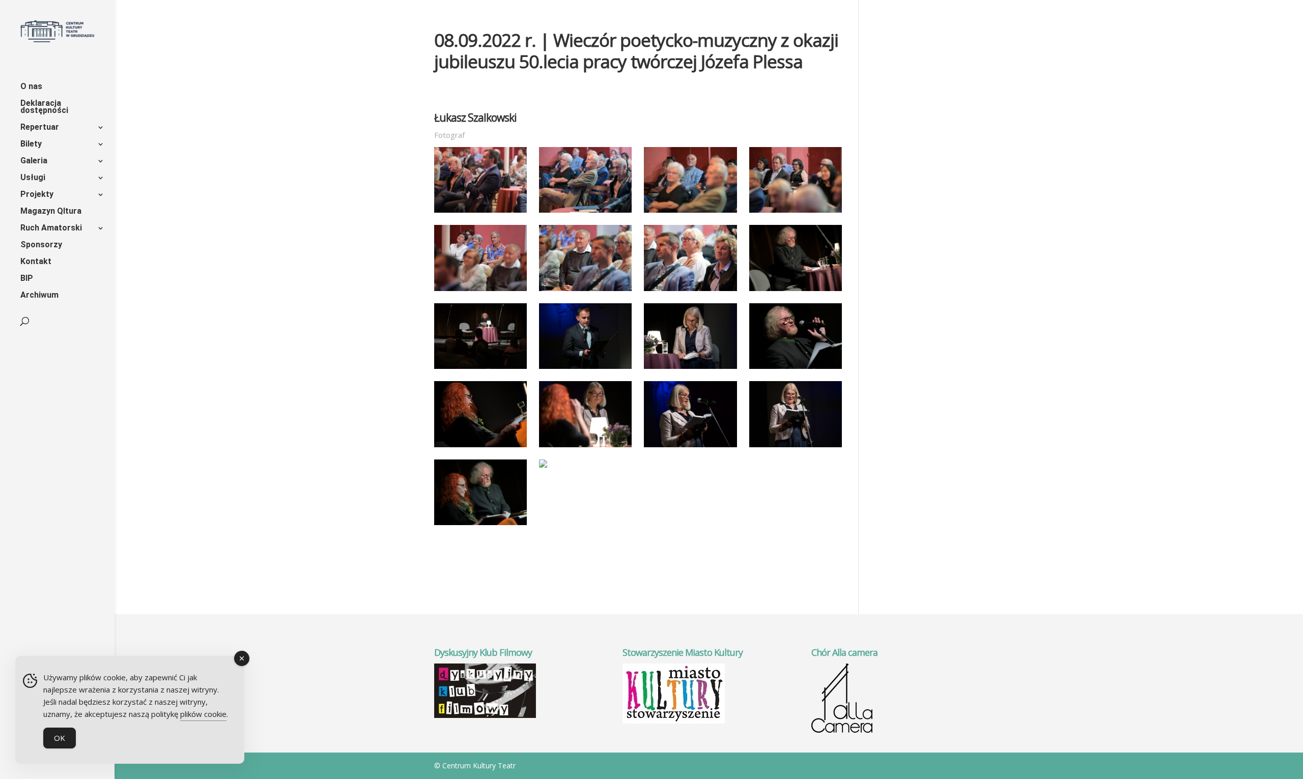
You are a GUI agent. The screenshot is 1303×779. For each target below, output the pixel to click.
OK (59, 738)
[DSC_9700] (690, 213)
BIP (26, 279)
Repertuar (39, 128)
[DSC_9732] (690, 369)
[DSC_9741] (480, 447)
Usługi (32, 178)
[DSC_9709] (690, 291)
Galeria (33, 161)
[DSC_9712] (795, 291)
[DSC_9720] (585, 369)
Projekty (36, 195)
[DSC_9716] (480, 369)
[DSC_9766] (480, 525)
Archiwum (39, 296)
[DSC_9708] (585, 291)
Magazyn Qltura (50, 212)
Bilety (31, 144)
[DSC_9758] (690, 447)
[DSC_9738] (795, 369)
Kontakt (35, 262)
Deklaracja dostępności (44, 107)
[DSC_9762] (795, 447)
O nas (31, 87)
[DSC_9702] (795, 213)
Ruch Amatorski (51, 228)
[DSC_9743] (585, 447)
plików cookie (203, 714)
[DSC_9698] (585, 213)
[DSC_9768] (543, 468)
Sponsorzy (41, 245)
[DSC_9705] (480, 291)
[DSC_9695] (480, 213)
